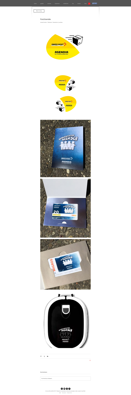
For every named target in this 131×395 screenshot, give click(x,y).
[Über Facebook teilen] (41, 356)
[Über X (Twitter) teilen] (44, 356)
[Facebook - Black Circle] (67, 389)
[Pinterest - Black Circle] (69, 389)
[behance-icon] (64, 389)
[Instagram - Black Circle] (62, 389)
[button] (89, 3)
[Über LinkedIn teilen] (47, 356)
